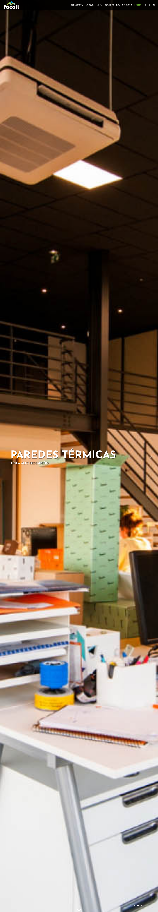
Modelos (90, 5)
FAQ (118, 5)
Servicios (109, 5)
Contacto (127, 5)
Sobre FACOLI (77, 5)
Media (99, 5)
